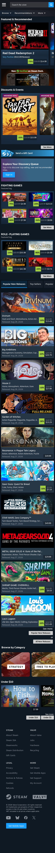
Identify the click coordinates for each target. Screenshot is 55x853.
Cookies (9, 783)
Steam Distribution (14, 750)
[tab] (14, 284)
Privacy (9, 768)
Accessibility (11, 773)
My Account (36, 783)
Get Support (35, 778)
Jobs (32, 740)
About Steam (12, 735)
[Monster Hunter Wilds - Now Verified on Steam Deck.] (27, 77)
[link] (25, 61)
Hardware (34, 745)
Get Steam (35, 768)
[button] (6, 13)
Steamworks (11, 745)
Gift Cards (10, 755)
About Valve (35, 735)
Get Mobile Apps (16, 826)
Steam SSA (11, 740)
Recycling (34, 750)
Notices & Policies (14, 778)
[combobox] (29, 4)
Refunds (10, 788)
